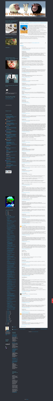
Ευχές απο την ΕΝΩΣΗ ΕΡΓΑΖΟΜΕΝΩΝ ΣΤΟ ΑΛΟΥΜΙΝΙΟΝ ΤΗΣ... (10, 243)
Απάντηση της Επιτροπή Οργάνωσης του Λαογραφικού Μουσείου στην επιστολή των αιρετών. (11, 162)
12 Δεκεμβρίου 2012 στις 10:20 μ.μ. (26, 275)
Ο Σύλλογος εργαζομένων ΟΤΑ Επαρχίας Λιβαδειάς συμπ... (10, 271)
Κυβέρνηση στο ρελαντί (9, 289)
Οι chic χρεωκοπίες (9, 300)
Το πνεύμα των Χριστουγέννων (10, 235)
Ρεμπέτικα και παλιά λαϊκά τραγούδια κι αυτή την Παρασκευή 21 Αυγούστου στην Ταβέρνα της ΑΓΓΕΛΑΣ (11, 128)
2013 (7, 213)
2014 (7, 212)
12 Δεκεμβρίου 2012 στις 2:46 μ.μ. (26, 157)
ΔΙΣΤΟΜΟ (7, 126)
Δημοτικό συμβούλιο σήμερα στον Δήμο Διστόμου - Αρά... (11, 276)
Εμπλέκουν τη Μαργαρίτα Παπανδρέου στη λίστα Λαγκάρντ (11, 306)
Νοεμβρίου (8, 311)
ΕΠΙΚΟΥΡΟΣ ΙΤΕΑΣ (8, 139)
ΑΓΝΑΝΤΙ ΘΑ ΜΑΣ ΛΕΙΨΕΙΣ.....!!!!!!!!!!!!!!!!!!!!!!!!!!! (11, 165)
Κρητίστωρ (7, 154)
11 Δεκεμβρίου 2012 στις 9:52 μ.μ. (26, 131)
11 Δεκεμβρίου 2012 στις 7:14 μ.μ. (26, 113)
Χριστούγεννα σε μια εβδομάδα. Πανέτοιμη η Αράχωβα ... (10, 256)
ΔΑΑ (22, 43)
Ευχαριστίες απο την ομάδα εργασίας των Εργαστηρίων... (11, 301)
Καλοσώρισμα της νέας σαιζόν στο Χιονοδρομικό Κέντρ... (11, 274)
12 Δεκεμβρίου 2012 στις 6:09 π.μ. (26, 146)
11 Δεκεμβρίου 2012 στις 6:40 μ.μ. (26, 102)
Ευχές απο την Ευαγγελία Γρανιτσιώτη (10, 223)
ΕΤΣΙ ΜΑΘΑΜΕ (9, 292)
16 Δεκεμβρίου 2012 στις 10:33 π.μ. (26, 324)
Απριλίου (8, 318)
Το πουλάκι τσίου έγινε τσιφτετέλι (11, 264)
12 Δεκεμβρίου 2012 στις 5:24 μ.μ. (26, 171)
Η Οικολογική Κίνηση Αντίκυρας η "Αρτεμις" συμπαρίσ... (11, 273)
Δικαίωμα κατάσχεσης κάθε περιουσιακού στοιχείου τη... (10, 266)
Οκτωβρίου (8, 312)
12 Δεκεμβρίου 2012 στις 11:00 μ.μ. (26, 291)
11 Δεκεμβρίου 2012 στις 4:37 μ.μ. (26, 94)
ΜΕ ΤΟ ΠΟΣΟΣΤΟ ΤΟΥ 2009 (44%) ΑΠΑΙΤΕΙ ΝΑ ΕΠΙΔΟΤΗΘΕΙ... (11, 263)
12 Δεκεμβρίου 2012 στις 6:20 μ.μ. (26, 192)
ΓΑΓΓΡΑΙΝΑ (8, 219)
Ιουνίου (8, 316)
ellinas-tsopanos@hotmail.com (9, 98)
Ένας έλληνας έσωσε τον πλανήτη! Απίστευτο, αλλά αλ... (11, 239)
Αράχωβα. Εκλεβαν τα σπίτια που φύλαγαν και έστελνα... (11, 299)
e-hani (7, 119)
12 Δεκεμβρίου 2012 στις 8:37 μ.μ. (26, 262)
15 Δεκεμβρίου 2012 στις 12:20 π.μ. (26, 320)
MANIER (7, 150)
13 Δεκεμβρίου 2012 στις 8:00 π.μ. (26, 302)
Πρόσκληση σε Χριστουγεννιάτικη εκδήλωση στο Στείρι (11, 245)
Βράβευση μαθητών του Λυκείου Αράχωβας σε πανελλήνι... (10, 248)
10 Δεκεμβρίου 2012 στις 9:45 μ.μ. (26, 57)
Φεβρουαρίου (8, 320)
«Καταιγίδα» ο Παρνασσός (10, 232)
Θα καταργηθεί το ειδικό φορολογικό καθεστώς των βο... (11, 283)
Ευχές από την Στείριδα (9, 231)
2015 (7, 211)
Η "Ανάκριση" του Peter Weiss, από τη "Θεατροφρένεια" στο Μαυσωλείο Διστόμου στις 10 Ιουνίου (11, 144)
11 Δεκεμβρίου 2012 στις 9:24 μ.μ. (26, 121)
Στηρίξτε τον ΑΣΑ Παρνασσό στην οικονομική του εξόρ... (11, 284)
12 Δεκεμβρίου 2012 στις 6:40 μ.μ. (26, 212)
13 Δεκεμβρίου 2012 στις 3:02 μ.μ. (26, 307)
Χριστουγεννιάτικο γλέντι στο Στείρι (11, 236)
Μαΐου (8, 317)
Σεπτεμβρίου (8, 313)
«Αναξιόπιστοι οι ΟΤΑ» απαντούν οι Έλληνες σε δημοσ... (11, 305)
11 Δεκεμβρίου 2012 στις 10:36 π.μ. (26, 81)
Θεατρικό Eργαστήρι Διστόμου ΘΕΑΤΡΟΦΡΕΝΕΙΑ (10, 142)
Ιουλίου (8, 315)
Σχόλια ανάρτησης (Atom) (35, 331)
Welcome (7, 158)
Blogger (27, 399)
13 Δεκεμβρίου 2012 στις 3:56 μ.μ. (26, 311)
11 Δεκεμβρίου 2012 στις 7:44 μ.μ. (26, 117)
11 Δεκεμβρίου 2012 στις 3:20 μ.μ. (26, 89)
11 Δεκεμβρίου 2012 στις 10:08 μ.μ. (26, 142)
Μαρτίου (8, 319)
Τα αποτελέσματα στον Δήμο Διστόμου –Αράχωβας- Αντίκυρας (15, 359)
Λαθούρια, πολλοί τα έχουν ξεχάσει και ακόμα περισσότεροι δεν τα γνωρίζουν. (14, 335)
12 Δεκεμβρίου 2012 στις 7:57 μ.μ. (26, 258)
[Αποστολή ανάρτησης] (45, 42)
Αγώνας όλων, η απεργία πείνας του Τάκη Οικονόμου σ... (11, 281)
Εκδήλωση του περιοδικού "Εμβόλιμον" (10, 303)
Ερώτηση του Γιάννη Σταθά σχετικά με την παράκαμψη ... (11, 279)
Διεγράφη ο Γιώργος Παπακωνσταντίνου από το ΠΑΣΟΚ (11, 220)
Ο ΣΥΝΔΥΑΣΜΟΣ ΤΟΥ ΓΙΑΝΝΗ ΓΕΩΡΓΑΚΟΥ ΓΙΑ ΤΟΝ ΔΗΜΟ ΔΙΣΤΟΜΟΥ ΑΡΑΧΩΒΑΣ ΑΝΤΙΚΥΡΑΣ (15, 350)
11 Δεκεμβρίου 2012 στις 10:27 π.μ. (26, 77)
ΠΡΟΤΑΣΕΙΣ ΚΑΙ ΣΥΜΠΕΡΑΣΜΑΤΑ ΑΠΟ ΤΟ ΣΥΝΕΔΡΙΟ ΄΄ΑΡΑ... (11, 295)
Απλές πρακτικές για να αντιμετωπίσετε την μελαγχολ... (11, 252)
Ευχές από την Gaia (9, 253)
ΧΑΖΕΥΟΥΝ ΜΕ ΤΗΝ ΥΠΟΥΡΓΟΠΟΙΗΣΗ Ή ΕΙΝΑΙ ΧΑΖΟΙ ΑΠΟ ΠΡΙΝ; (14, 361)
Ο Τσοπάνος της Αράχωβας (8, 330)
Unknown (23, 225)
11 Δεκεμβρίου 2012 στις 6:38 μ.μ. (26, 98)
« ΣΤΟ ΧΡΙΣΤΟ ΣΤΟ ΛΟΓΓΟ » (10, 230)
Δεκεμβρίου (8, 215)
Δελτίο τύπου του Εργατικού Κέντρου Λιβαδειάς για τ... (11, 267)
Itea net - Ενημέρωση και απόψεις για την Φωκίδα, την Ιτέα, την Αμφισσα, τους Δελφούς (11, 135)
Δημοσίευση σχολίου (23, 326)
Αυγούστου (8, 314)
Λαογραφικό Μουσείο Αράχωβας (10, 157)
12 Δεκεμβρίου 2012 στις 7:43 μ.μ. (26, 241)
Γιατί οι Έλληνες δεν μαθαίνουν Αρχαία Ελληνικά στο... (10, 293)
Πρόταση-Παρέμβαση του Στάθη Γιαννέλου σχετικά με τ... (10, 288)
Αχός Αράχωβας (8, 167)
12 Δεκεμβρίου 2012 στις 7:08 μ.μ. (26, 223)
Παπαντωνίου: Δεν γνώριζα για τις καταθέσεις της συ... (11, 237)
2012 (7, 214)
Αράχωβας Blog (8, 160)
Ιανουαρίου (8, 321)
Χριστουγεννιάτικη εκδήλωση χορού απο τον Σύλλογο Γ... (11, 227)
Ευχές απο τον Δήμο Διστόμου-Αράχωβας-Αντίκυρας (10, 250)
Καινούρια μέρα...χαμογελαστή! (14, 342)
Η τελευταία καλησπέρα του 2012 (11, 216)
